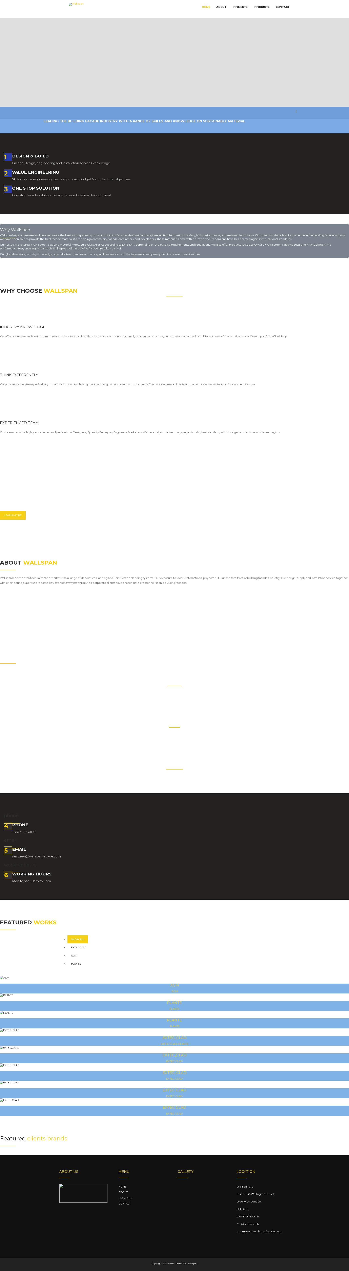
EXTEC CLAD (78, 947)
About (221, 6)
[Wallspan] (76, 9)
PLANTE (76, 963)
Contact (283, 6)
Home (206, 6)
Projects (240, 6)
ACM (74, 955)
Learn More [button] (13, 515)
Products (262, 6)
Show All (77, 939)
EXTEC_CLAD (175, 1038)
